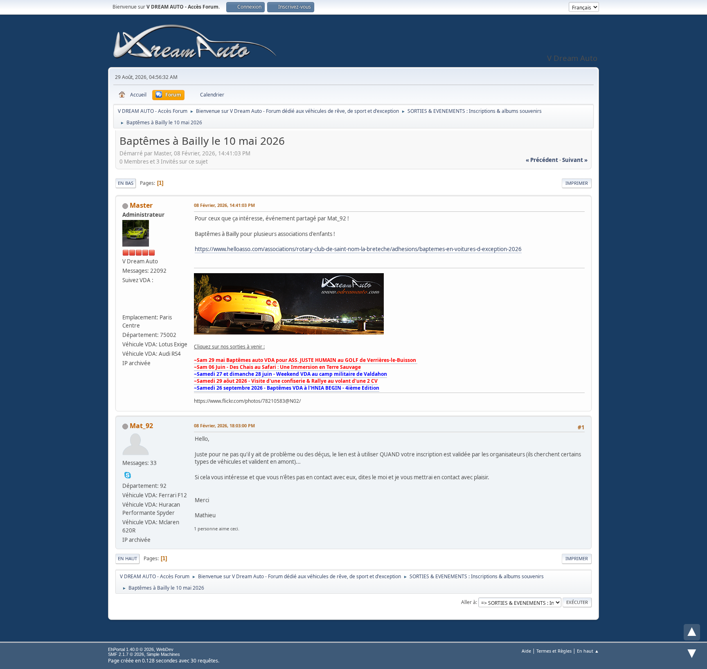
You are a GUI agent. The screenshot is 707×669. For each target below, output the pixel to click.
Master (141, 205)
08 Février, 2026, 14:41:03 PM (224, 205)
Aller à (468, 602)
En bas (125, 183)
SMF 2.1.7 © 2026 (126, 654)
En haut (127, 558)
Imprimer (576, 183)
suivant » (575, 160)
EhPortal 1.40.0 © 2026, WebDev (140, 649)
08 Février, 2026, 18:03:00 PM (224, 425)
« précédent (542, 160)
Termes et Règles (554, 651)
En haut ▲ (588, 651)
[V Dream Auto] (127, 305)
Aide (526, 651)
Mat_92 (141, 425)
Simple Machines (163, 654)
